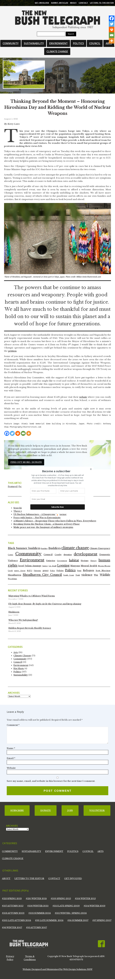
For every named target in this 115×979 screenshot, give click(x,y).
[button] (56, 471)
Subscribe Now (57, 507)
